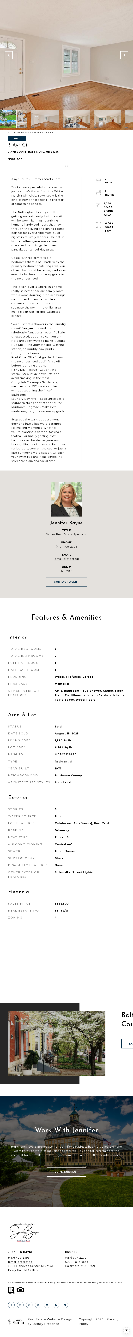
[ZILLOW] (65, 1305)
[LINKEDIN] (29, 1305)
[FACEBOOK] (11, 1305)
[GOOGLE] (56, 1305)
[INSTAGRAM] (20, 1305)
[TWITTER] (38, 1305)
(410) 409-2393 (66, 546)
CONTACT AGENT (66, 581)
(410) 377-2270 (76, 1257)
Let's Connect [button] (66, 1171)
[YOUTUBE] (47, 1305)
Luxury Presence (45, 1324)
